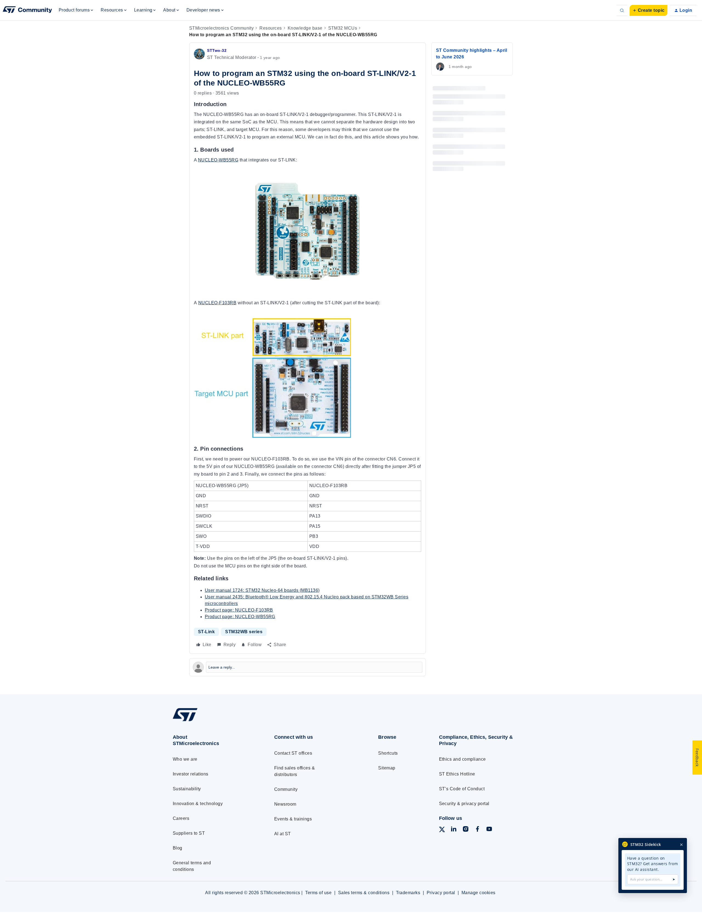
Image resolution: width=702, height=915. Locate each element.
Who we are (185, 759)
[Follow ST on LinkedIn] (453, 830)
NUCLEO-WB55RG (218, 160)
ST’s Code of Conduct (462, 788)
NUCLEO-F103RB (217, 302)
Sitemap (386, 768)
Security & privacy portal (464, 803)
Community (286, 789)
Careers (181, 818)
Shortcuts (388, 753)
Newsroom (285, 804)
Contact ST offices (293, 753)
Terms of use (318, 892)
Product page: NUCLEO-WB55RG (240, 616)
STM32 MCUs (342, 28)
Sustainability (187, 788)
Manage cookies (479, 892)
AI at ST (282, 833)
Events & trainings (293, 819)
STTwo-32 (217, 50)
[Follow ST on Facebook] (477, 830)
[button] (648, 10)
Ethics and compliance (462, 759)
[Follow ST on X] (442, 830)
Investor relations (190, 774)
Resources (270, 28)
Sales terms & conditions (364, 892)
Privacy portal (441, 892)
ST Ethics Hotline (457, 774)
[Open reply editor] (307, 667)
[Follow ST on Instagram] (465, 830)
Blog (177, 848)
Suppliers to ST (189, 833)
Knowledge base (305, 28)
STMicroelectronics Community (221, 28)
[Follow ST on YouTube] (489, 830)
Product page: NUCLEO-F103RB (239, 610)
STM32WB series (243, 631)
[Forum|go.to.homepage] (27, 10)
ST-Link (206, 631)
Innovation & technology (198, 803)
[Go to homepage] (213, 721)
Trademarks (408, 892)
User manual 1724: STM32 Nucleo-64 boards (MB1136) (262, 590)
